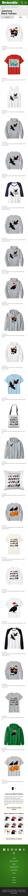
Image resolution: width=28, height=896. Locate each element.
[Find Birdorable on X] (8, 850)
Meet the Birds (14, 861)
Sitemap (14, 882)
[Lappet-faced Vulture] (7, 824)
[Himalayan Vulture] (20, 831)
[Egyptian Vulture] (7, 831)
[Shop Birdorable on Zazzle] (20, 850)
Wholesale (14, 867)
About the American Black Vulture (14, 808)
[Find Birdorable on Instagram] (12, 850)
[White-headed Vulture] (20, 818)
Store (14, 864)
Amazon (5, 46)
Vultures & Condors (5, 7)
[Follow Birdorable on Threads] (16, 850)
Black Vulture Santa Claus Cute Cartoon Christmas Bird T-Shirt (14, 623)
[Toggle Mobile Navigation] (25, 3)
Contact (14, 880)
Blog (14, 873)
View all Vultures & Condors (14, 839)
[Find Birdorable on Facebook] (4, 850)
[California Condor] (20, 824)
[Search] (22, 3)
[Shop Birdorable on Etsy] (14, 853)
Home (14, 858)
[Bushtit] (25, 7)
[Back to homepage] (10, 2)
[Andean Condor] (14, 824)
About (7, 17)
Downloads (14, 870)
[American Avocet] (22, 7)
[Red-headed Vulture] (14, 818)
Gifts (20, 17)
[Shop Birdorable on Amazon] (24, 850)
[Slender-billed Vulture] (7, 818)
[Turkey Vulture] (14, 831)
